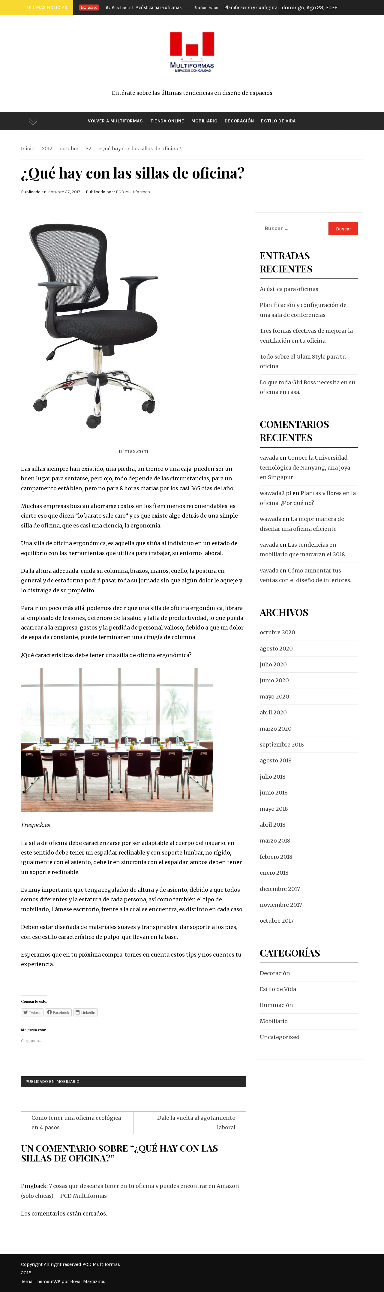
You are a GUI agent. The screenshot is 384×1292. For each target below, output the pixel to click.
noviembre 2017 (281, 904)
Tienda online (167, 121)
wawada (270, 518)
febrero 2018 (276, 856)
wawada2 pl (275, 493)
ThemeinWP (48, 1281)
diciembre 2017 (280, 888)
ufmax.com (133, 451)
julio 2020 (273, 664)
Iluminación (276, 1005)
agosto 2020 (276, 648)
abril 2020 (273, 712)
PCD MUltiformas (133, 191)
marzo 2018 (275, 840)
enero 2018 (274, 872)
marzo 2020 (276, 728)
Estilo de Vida (278, 121)
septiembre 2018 (282, 744)
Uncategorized (280, 1037)
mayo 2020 (274, 696)
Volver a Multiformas (115, 121)
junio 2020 (274, 680)
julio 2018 (273, 776)
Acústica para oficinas (114, 7)
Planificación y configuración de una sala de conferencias (240, 7)
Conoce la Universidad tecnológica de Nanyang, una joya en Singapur (305, 467)
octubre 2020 (277, 632)
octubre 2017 (277, 920)
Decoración (239, 121)
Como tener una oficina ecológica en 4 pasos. (76, 1122)
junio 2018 (274, 792)
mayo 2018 (274, 808)
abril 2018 (273, 824)
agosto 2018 (276, 760)
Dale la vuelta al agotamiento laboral (196, 1122)
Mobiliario (204, 121)
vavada (269, 457)
